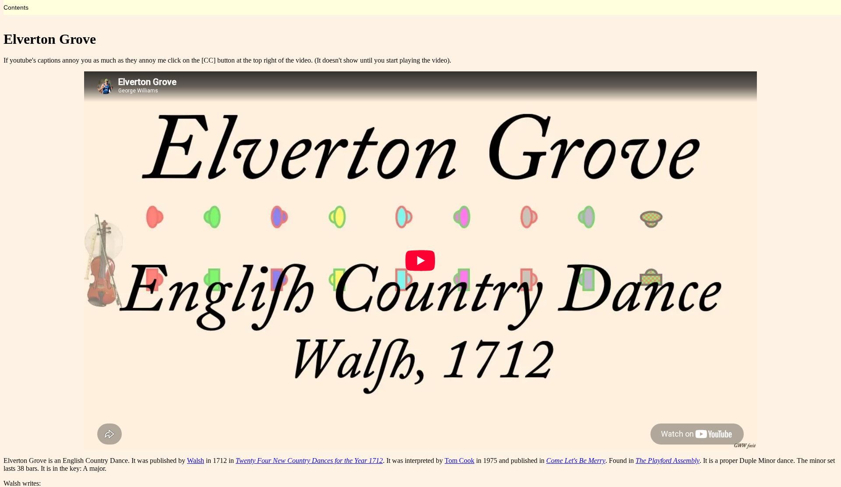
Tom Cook (459, 460)
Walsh (195, 460)
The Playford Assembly (668, 460)
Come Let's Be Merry (575, 460)
